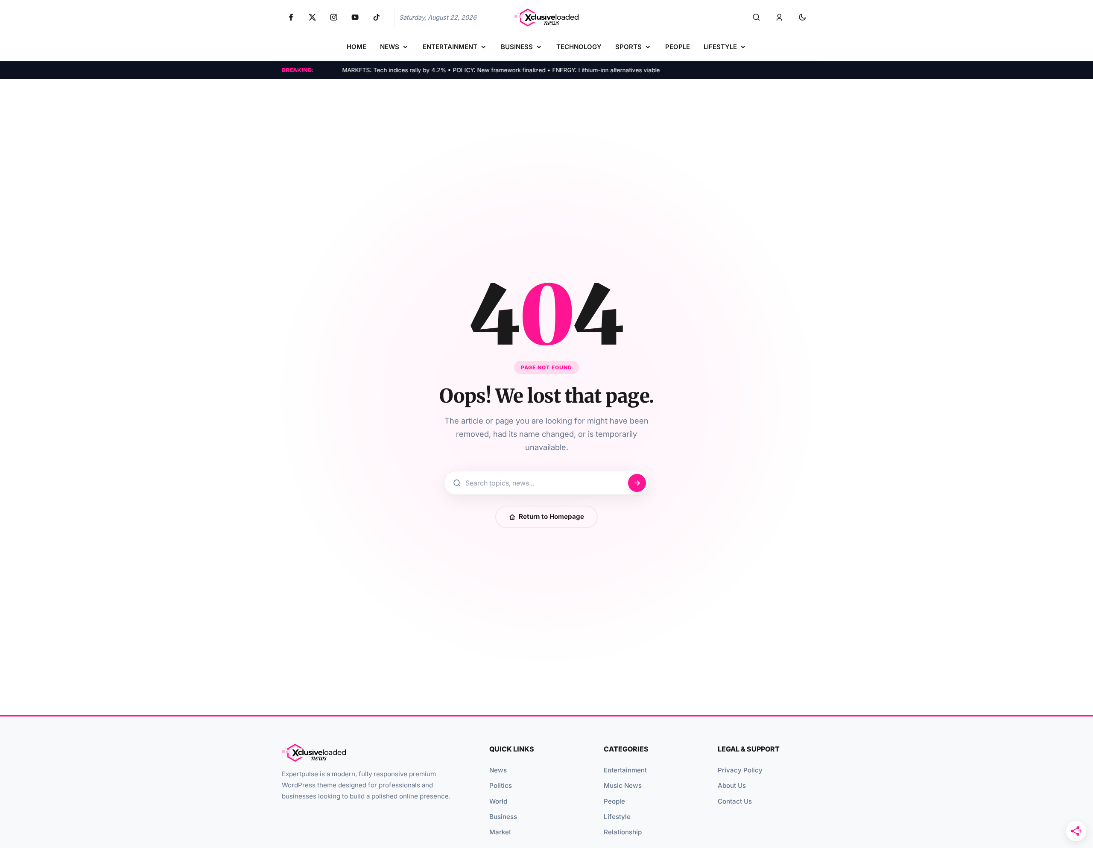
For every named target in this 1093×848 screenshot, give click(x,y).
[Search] (756, 17)
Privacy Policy (740, 770)
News (498, 770)
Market (500, 832)
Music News (623, 785)
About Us (732, 785)
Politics (500, 785)
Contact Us (735, 801)
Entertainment (625, 770)
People (614, 801)
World (498, 801)
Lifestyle (617, 817)
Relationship (623, 832)
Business (503, 817)
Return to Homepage (551, 516)
